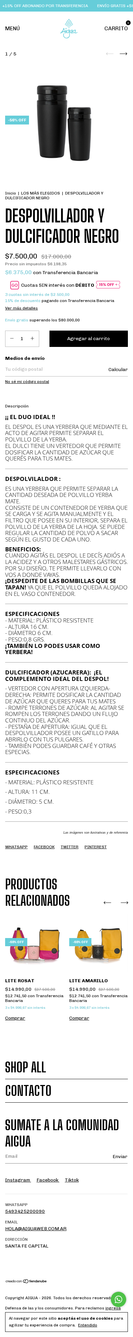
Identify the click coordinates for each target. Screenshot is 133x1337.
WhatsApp (16, 847)
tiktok (72, 1180)
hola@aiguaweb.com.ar (35, 1229)
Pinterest (96, 847)
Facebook (44, 847)
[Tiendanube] (26, 1282)
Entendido (87, 1325)
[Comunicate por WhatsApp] (118, 1299)
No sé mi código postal (27, 381)
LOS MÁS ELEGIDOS (40, 193)
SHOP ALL (25, 1067)
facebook (47, 1180)
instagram (18, 1180)
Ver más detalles (21, 308)
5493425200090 (25, 1211)
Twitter (69, 847)
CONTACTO (28, 1091)
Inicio (10, 193)
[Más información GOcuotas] (108, 285)
